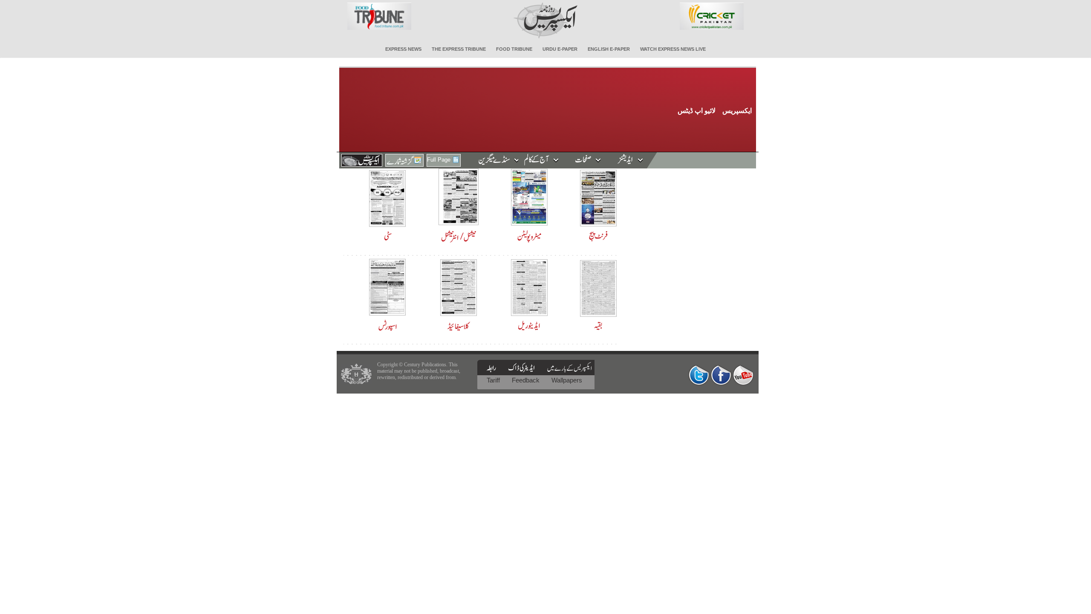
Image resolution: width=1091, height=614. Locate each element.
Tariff (494, 380)
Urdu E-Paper (560, 49)
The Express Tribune (459, 49)
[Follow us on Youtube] (743, 375)
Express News (403, 49)
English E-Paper (609, 49)
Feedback (526, 380)
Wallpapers (566, 380)
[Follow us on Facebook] (721, 375)
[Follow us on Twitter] (699, 375)
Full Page (438, 159)
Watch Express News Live (673, 49)
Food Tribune (514, 49)
